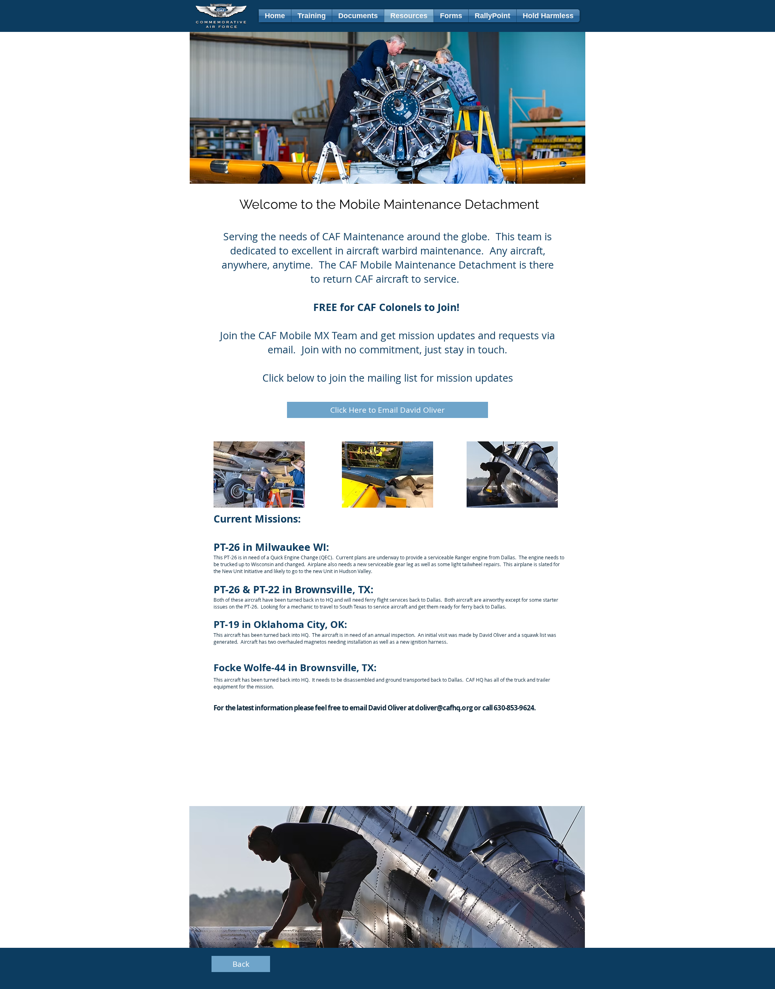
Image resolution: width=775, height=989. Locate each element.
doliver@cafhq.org (444, 707)
